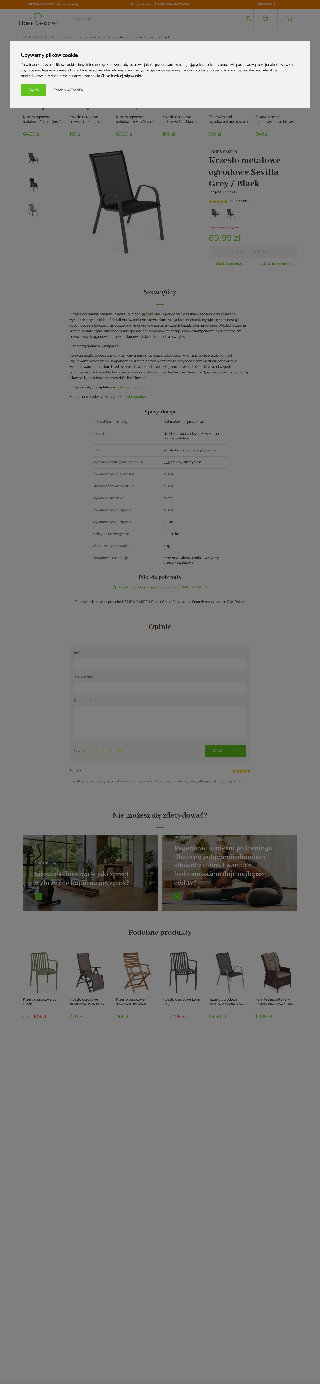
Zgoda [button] (33, 90)
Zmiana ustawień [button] (68, 90)
